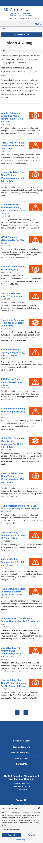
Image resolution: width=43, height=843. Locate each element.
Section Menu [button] (22, 35)
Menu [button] (38, 24)
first (11, 712)
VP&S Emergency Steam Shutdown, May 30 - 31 (12, 240)
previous (17, 712)
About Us (5, 28)
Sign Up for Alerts (21, 747)
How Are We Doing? (22, 753)
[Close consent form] (39, 808)
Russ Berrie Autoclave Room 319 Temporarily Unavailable (12, 146)
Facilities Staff (22, 759)
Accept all (11, 835)
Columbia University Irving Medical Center (21, 2)
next (25, 712)
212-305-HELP (30, 59)
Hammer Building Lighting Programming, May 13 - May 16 (13, 352)
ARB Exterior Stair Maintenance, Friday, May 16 (11, 382)
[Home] (21, 13)
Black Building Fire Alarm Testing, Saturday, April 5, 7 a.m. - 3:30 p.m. (13, 683)
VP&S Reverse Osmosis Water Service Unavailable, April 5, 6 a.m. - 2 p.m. (20, 621)
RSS (4, 51)
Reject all (31, 835)
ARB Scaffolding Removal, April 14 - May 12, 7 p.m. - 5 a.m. (13, 535)
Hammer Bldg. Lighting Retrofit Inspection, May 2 (13, 411)
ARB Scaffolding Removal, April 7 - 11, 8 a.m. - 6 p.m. (12, 562)
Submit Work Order (21, 741)
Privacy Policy (21, 840)
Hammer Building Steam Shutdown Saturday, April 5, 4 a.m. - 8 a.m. (13, 592)
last (31, 712)
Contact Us (21, 764)
